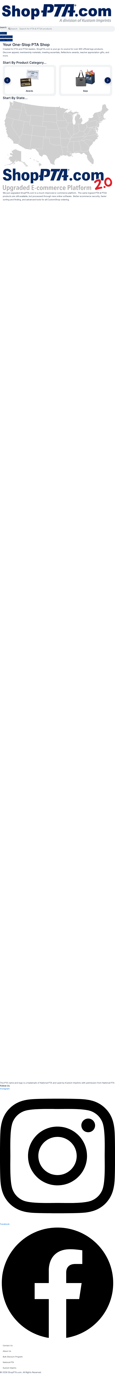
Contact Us (8, 1345)
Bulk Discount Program (13, 1357)
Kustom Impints (9, 1368)
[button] (7, 80)
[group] (29, 80)
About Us (7, 1351)
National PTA (8, 1362)
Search (3, 27)
